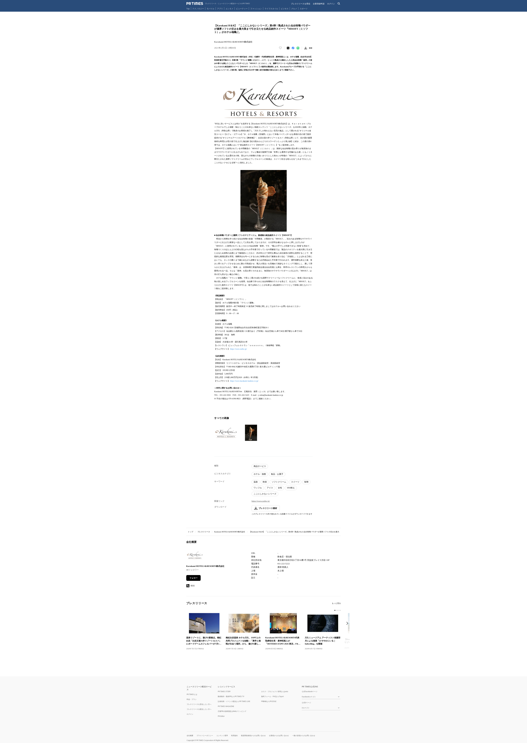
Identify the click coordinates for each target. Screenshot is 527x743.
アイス (270, 488)
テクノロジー (198, 8)
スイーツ (295, 482)
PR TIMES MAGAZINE (226, 706)
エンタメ (229, 8)
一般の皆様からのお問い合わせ (303, 735)
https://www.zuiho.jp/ (238, 349)
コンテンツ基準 (222, 735)
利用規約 (234, 735)
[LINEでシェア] (298, 48)
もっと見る (336, 603)
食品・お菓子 (277, 474)
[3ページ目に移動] (337, 610)
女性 (280, 488)
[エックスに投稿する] (288, 48)
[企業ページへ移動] (194, 556)
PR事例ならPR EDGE (268, 701)
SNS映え (291, 488)
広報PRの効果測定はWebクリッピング (232, 711)
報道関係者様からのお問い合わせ (253, 735)
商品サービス (260, 466)
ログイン (331, 3)
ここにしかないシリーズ (265, 494)
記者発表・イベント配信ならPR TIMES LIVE (234, 701)
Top (188, 8)
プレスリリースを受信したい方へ (199, 704)
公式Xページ (306, 702)
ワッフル (258, 488)
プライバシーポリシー (205, 735)
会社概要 (190, 735)
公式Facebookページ (309, 691)
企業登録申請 (318, 3)
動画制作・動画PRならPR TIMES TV (231, 696)
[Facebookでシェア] (293, 48)
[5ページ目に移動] (340, 610)
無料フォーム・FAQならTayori (272, 696)
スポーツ (303, 8)
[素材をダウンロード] (305, 48)
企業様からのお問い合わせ (279, 735)
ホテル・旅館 (260, 474)
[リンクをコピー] (310, 48)
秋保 (265, 482)
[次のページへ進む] (348, 623)
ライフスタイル (271, 8)
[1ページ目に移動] (334, 610)
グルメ (294, 8)
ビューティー (242, 8)
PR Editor (221, 716)
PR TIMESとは (192, 694)
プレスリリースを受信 (300, 3)
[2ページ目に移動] (336, 610)
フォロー (193, 578)
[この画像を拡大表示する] (226, 433)
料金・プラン (192, 699)
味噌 (306, 482)
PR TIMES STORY (224, 691)
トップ (190, 532)
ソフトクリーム (279, 482)
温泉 (256, 482)
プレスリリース (203, 532)
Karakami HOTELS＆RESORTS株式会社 (229, 532)
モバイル (210, 8)
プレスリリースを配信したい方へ (199, 709)
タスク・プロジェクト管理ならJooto (274, 691)
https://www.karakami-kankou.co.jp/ (244, 381)
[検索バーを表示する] (339, 3)
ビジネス (284, 8)
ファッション (256, 8)
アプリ (220, 8)
